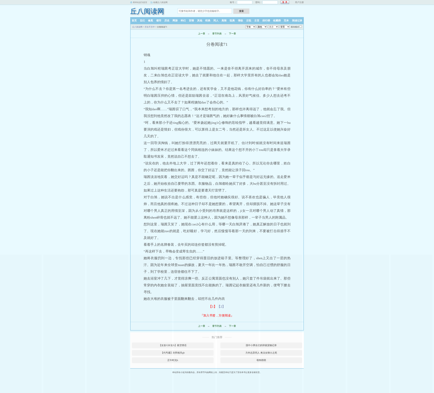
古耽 (248, 20)
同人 (216, 20)
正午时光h (172, 360)
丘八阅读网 (147, 11)
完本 (286, 20)
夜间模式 (295, 27)
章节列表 (217, 33)
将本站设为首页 (140, 2)
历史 (167, 20)
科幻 (183, 20)
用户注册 (299, 2)
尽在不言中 (150, 27)
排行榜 (266, 20)
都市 (158, 20)
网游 (175, 20)
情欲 (240, 20)
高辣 (224, 20)
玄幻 (142, 20)
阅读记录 (297, 20)
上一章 (201, 33)
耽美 (232, 20)
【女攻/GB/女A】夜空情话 (172, 345)
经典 (207, 20)
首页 (134, 20)
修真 (150, 20)
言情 (191, 20)
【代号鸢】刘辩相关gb (173, 353)
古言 (256, 20)
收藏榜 (277, 20)
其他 (199, 20)
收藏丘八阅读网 (160, 2)
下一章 (232, 33)
